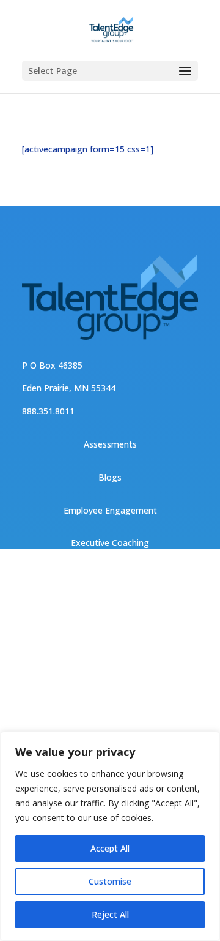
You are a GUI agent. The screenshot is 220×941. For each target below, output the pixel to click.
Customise (110, 881)
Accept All (110, 848)
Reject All (110, 914)
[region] (110, 836)
